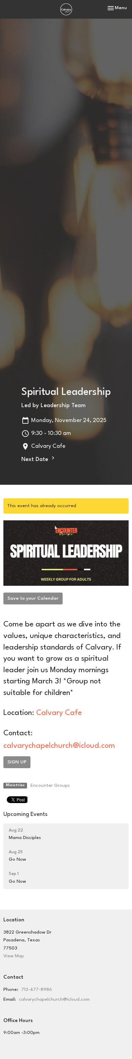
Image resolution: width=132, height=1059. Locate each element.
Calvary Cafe (59, 713)
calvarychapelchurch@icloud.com (59, 746)
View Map (13, 956)
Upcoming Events (25, 814)
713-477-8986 (36, 989)
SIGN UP (16, 762)
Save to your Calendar (33, 598)
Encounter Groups (50, 785)
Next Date (35, 459)
